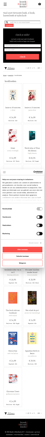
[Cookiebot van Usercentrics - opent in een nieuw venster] (33, 172)
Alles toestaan (22, 249)
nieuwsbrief (35, 434)
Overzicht (10, 75)
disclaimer (30, 432)
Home (4, 75)
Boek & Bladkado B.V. (17, 432)
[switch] (40, 217)
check (22, 56)
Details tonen (34, 243)
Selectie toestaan (22, 256)
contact (27, 434)
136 (38, 68)
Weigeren (22, 263)
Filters (11, 68)
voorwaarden (18, 434)
